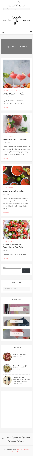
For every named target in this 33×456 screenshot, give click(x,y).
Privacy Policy (16, 452)
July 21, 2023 (6, 97)
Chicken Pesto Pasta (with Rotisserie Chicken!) (21, 367)
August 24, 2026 (17, 356)
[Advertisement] (16, 410)
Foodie (13, 90)
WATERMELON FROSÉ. (13, 93)
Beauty (16, 321)
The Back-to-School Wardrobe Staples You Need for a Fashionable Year (21, 379)
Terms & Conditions (23, 449)
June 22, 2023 (6, 250)
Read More (6, 107)
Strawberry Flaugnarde (19, 354)
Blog (19, 2)
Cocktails (6, 90)
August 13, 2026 (17, 383)
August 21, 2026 (17, 370)
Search (5, 267)
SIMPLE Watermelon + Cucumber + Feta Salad (13, 246)
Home (14, 2)
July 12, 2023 (6, 143)
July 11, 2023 (6, 194)
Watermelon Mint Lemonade (15, 139)
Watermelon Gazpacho (13, 191)
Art (16, 309)
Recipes (18, 90)
